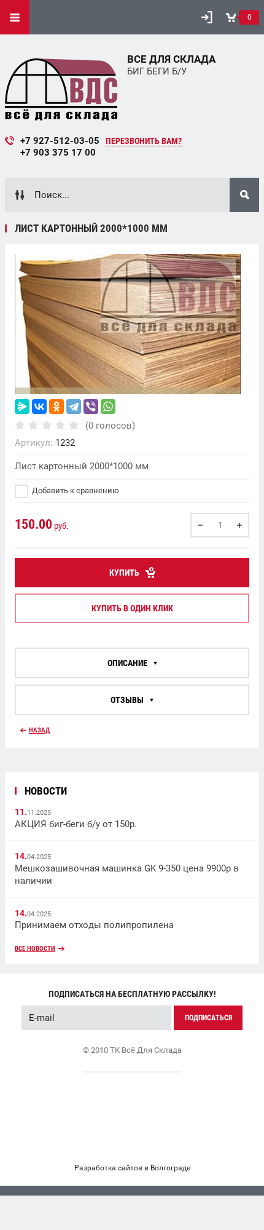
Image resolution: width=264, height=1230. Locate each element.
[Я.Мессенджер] (22, 406)
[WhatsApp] (108, 406)
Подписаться (208, 1018)
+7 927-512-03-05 (59, 140)
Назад (39, 730)
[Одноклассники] (56, 406)
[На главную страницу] (61, 87)
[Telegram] (73, 406)
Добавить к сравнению (74, 490)
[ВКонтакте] (39, 406)
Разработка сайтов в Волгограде (132, 1168)
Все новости (35, 948)
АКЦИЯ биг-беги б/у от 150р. (76, 824)
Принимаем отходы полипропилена (94, 924)
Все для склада (171, 59)
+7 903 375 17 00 (58, 152)
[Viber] (90, 406)
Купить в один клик (132, 608)
